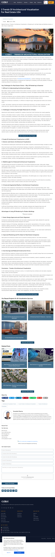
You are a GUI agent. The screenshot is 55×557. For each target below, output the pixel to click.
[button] (22, 2)
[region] (14, 545)
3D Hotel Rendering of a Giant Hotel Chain (14, 337)
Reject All (8, 552)
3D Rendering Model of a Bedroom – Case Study (40, 316)
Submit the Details (9, 483)
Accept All (19, 552)
